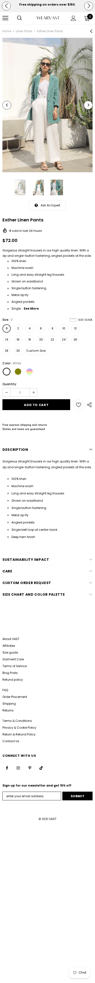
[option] (47, 4)
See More (31, 308)
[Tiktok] (41, 768)
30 (18, 351)
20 (41, 339)
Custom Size (36, 351)
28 (6, 351)
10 (63, 328)
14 (6, 339)
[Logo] (48, 18)
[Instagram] (18, 768)
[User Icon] (73, 18)
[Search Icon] (19, 18)
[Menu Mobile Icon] (5, 18)
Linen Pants (24, 31)
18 (29, 339)
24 (64, 339)
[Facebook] (6, 768)
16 (18, 339)
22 (52, 339)
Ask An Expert (50, 205)
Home (6, 31)
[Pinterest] (29, 768)
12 (75, 328)
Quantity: (9, 384)
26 (75, 339)
